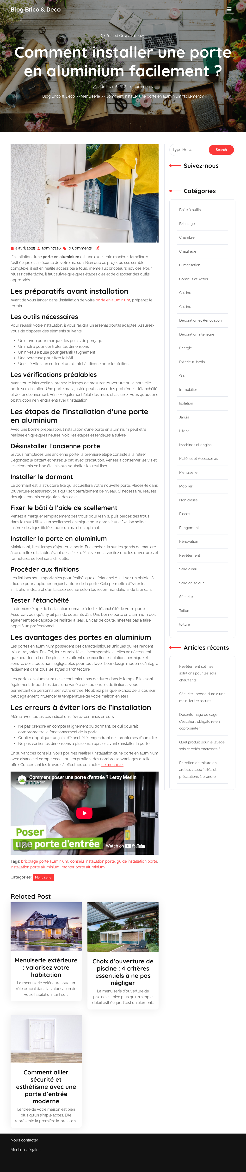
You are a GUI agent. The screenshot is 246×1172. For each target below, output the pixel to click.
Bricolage (187, 224)
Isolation (186, 403)
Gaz (182, 376)
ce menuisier (112, 764)
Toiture (185, 611)
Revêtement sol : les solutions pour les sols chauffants (197, 673)
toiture (184, 624)
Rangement (189, 528)
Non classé (188, 500)
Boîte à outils (190, 210)
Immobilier (188, 389)
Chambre (187, 237)
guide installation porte (137, 861)
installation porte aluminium (35, 867)
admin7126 (51, 248)
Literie (184, 431)
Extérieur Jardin (192, 362)
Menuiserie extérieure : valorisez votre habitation (46, 967)
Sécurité (186, 597)
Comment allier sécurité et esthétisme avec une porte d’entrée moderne (46, 1086)
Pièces (184, 514)
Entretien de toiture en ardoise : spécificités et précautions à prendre (198, 770)
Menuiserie (90, 96)
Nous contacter (24, 1140)
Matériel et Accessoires (198, 458)
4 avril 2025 (25, 249)
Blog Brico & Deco (36, 9)
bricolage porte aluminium (44, 861)
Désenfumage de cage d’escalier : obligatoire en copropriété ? (199, 721)
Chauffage (187, 251)
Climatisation (189, 265)
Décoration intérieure (196, 334)
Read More (44, 926)
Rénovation (188, 541)
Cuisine (185, 293)
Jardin (184, 417)
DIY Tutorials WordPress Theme (39, 1165)
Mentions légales (25, 1149)
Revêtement (189, 555)
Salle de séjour (191, 583)
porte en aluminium (113, 300)
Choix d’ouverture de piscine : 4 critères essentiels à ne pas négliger (123, 971)
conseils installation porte (92, 861)
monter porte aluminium (83, 867)
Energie (185, 348)
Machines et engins (195, 445)
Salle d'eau (188, 569)
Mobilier (185, 486)
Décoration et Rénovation (200, 320)
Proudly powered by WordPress (206, 1165)
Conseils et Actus (193, 279)
